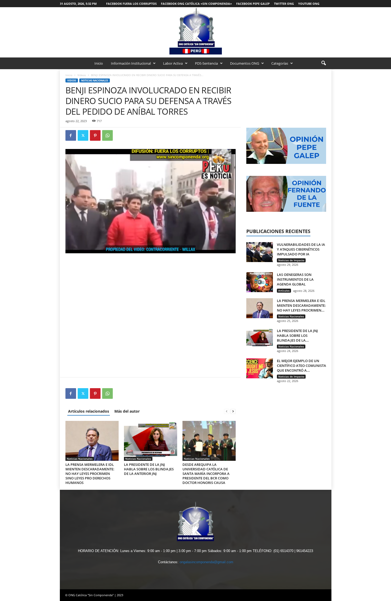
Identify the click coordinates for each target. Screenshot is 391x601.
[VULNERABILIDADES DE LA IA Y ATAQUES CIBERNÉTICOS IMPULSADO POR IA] (259, 252)
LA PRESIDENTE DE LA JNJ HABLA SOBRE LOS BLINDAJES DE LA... (297, 335)
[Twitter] (83, 135)
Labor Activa (173, 63)
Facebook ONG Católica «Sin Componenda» (196, 4)
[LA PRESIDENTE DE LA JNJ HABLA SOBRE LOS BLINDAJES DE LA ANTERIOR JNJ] (150, 441)
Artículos (284, 290)
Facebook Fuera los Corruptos (131, 4)
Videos (81, 75)
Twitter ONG (284, 4)
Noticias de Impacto (291, 260)
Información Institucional (131, 63)
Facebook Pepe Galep (253, 4)
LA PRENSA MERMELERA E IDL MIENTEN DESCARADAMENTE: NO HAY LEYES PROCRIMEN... (301, 305)
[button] (323, 63)
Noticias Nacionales (94, 80)
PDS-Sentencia (206, 63)
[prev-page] (226, 411)
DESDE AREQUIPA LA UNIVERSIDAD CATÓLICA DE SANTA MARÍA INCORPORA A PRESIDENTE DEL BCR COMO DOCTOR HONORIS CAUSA (206, 473)
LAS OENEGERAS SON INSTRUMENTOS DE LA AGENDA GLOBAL (295, 279)
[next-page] (233, 411)
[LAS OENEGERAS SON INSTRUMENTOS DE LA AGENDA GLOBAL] (259, 282)
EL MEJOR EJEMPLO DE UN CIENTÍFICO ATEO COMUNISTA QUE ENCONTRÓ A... (301, 365)
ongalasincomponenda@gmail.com (206, 562)
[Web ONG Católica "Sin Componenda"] (195, 31)
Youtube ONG (308, 4)
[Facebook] (70, 135)
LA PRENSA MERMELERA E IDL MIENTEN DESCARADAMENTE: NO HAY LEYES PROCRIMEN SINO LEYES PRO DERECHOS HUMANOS (89, 473)
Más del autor (127, 411)
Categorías (279, 63)
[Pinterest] (95, 135)
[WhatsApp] (107, 135)
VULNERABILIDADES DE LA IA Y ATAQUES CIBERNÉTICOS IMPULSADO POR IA (301, 249)
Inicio (98, 63)
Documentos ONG (244, 63)
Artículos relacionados (88, 411)
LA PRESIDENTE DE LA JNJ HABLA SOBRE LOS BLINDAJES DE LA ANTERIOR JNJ (149, 469)
